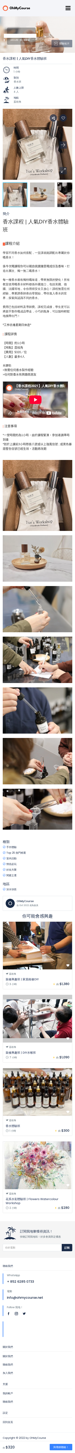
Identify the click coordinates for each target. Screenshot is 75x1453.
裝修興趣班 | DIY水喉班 (21, 1053)
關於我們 (8, 1356)
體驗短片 (64, 43)
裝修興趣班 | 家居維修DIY (22, 979)
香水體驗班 (13, 1126)
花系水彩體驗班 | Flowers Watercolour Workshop (32, 1201)
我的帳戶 (8, 1393)
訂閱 (67, 1248)
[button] (63, 170)
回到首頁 (8, 1422)
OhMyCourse (25, 901)
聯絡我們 (8, 1364)
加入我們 (8, 1373)
